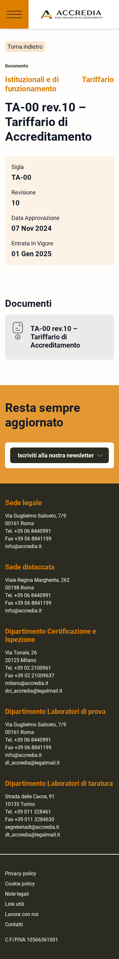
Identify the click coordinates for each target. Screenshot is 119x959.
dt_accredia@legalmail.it (32, 835)
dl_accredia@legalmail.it (32, 763)
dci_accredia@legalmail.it (33, 691)
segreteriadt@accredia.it (32, 827)
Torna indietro (25, 46)
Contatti (14, 924)
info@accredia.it (23, 546)
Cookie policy (20, 884)
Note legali (17, 894)
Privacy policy (20, 874)
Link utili (14, 904)
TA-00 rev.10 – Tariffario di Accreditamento (55, 337)
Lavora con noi (21, 914)
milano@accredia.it (26, 683)
